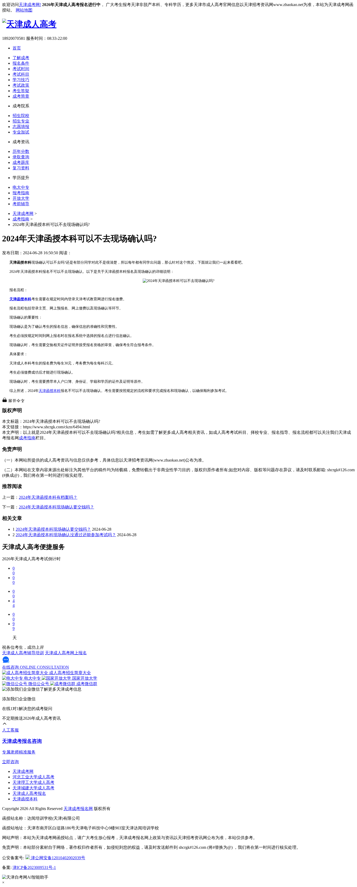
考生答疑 (21, 90)
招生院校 (21, 115)
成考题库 (21, 162)
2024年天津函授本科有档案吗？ (48, 497)
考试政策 (21, 85)
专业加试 (21, 132)
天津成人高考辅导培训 (23, 653)
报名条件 (21, 63)
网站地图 (24, 10)
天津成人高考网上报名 (66, 653)
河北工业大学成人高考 (33, 777)
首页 (17, 48)
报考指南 (21, 193)
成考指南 (21, 219)
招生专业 (21, 121)
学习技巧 (21, 79)
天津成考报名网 (78, 808)
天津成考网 (23, 213)
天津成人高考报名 (29, 793)
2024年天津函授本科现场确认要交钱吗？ (56, 507)
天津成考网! (30, 4)
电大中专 (21, 187)
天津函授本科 (50, 391)
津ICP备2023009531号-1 (34, 867)
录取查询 (21, 157)
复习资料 (21, 168)
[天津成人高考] (29, 24)
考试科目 (21, 74)
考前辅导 (21, 204)
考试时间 (21, 68)
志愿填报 (21, 126)
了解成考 (21, 58)
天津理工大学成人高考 (33, 782)
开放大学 (21, 198)
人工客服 (10, 730)
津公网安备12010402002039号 (57, 858)
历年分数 (21, 151)
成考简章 (21, 96)
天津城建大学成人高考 (33, 788)
